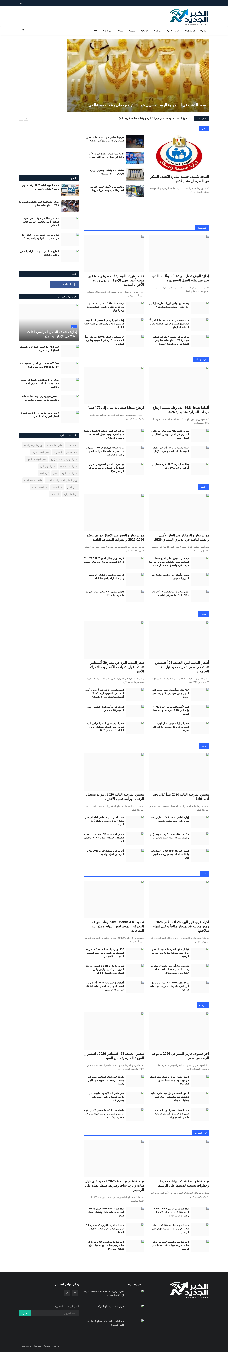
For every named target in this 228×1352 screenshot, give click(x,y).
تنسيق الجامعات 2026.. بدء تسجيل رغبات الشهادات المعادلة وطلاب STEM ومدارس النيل (104, 837)
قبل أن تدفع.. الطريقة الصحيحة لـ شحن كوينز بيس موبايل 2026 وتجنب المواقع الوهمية (170, 953)
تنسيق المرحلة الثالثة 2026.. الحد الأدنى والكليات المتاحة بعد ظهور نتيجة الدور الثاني (170, 854)
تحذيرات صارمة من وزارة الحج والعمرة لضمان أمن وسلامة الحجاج (40, 414)
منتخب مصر (72, 452)
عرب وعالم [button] (173, 30)
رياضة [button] (158, 30)
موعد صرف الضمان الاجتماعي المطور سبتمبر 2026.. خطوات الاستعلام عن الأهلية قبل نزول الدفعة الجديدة (171, 340)
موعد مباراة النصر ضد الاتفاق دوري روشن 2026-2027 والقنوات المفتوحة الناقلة (115, 537)
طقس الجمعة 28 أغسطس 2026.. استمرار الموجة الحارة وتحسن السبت (114, 1056)
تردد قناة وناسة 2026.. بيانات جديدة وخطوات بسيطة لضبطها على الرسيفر (183, 1183)
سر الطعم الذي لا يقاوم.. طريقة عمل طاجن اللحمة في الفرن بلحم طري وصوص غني (106, 1097)
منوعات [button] (108, 30)
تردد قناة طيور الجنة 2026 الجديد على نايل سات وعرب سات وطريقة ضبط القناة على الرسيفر (114, 1185)
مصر (204, 128)
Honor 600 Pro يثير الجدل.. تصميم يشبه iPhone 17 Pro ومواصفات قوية (39, 365)
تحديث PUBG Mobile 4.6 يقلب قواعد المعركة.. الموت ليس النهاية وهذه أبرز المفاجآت (117, 926)
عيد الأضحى (57, 487)
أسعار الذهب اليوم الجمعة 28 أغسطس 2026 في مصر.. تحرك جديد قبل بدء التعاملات (182, 667)
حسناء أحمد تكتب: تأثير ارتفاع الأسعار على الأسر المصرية (105, 1323)
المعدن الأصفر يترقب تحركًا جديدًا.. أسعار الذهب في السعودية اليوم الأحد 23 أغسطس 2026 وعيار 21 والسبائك (104, 693)
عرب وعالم (201, 359)
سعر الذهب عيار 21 (40, 452)
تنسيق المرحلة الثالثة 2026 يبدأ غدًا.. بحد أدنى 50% (181, 796)
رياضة (204, 486)
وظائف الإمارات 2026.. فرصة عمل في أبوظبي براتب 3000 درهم (170, 466)
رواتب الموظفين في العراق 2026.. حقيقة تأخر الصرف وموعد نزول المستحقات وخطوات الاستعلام (104, 434)
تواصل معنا (26, 1345)
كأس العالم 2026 (54, 445)
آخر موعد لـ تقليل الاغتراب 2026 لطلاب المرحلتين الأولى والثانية (105, 852)
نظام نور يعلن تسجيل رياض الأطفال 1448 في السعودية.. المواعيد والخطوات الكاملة (39, 237)
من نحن (55, 1345)
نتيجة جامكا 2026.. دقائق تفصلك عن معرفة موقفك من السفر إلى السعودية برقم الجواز (105, 307)
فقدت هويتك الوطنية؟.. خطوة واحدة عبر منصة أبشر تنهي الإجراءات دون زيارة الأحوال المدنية (116, 280)
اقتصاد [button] (145, 30)
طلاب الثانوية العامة (33, 480)
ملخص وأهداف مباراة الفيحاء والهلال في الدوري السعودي (170, 577)
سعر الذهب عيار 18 (68, 466)
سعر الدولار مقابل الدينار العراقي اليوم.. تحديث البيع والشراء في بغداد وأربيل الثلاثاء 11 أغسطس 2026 (105, 727)
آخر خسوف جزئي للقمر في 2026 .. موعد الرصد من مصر (180, 1056)
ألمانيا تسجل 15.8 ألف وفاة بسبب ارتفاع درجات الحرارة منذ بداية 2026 (181, 410)
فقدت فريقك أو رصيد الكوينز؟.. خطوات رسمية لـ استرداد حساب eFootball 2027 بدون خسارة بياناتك (170, 969)
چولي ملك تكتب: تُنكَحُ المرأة (111, 1306)
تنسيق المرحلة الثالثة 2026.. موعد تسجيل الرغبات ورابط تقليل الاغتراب (115, 796)
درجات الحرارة (70, 494)
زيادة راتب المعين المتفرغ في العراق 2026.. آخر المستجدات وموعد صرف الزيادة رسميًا (106, 468)
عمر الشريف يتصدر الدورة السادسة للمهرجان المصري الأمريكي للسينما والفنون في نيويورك (172, 1113)
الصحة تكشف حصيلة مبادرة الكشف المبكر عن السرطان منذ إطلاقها (179, 179)
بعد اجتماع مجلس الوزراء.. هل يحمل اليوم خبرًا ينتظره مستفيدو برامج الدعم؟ (169, 305)
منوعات (203, 1005)
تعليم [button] (132, 30)
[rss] (67, 1293)
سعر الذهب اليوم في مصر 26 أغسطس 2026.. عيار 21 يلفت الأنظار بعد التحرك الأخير (117, 667)
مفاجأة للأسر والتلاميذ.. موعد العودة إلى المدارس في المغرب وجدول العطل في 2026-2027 (170, 434)
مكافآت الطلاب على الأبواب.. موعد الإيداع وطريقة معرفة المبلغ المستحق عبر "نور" (169, 836)
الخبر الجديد (72, 445)
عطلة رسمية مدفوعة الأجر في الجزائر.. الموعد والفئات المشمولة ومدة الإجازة (170, 449)
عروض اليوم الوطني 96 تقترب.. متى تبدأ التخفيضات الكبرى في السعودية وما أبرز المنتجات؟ (104, 340)
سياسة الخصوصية (42, 1345)
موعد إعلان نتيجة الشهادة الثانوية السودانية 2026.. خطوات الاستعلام (39, 203)
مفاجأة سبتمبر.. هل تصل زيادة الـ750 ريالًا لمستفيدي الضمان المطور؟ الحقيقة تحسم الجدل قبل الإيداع (169, 323)
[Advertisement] (38, 62)
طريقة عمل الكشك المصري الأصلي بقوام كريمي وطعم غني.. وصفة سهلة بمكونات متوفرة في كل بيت (104, 1113)
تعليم (204, 746)
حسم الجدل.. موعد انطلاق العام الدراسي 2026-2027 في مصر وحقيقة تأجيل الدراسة (104, 821)
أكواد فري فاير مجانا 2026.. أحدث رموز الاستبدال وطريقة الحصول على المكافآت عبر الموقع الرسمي (104, 986)
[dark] (21, 3)
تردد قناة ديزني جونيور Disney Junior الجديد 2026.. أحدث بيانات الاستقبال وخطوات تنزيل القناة (170, 1212)
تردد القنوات (201, 1132)
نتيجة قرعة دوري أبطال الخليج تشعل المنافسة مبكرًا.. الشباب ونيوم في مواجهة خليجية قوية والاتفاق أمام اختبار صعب (169, 562)
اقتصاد (203, 614)
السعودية (202, 227)
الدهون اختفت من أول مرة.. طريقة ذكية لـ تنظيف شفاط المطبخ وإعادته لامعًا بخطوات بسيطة (170, 1097)
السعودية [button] (190, 30)
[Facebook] (75, 1293)
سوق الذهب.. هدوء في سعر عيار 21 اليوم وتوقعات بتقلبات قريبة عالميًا (153, 118)
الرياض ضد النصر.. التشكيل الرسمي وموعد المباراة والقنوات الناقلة (106, 577)
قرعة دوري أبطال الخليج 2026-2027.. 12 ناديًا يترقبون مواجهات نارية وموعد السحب (104, 560)
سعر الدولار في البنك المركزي (64, 459)
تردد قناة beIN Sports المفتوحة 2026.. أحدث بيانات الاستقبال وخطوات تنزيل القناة (105, 1212)
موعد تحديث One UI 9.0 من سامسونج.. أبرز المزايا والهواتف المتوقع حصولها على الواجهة (169, 986)
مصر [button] (204, 30)
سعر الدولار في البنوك (36, 459)
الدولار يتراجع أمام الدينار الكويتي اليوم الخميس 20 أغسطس (105, 708)
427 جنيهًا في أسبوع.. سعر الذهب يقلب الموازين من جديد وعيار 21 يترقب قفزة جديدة (170, 693)
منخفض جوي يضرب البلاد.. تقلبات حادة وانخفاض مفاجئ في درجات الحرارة (40, 398)
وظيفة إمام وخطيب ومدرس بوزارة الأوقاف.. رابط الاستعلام (107, 172)
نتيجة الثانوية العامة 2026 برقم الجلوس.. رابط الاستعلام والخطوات (39, 187)
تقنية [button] (121, 30)
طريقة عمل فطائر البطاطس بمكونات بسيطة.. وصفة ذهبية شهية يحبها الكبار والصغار (106, 1080)
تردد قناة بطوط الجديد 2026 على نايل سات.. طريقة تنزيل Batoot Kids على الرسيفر (170, 1245)
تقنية (204, 873)
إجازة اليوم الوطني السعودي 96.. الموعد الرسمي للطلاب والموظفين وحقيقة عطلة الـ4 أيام (104, 323)
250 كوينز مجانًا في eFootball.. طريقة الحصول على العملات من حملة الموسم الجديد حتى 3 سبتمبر (105, 953)
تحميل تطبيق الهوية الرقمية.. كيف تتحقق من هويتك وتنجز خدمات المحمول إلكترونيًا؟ (169, 1080)
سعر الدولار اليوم (47, 466)
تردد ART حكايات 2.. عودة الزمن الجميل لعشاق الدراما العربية (39, 348)
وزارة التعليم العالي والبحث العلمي (61, 480)
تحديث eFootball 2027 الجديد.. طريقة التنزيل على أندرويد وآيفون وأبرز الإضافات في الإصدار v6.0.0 (105, 969)
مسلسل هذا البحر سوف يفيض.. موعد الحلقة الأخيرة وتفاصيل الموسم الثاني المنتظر (41, 222)
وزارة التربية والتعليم (33, 445)
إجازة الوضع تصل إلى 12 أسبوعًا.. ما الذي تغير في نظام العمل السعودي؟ (180, 278)
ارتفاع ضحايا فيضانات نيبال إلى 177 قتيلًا (116, 408)
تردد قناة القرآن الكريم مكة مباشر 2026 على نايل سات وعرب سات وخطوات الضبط (104, 1228)
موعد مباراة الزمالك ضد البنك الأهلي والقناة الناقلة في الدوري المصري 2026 (181, 537)
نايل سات (55, 494)
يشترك (24, 1313)
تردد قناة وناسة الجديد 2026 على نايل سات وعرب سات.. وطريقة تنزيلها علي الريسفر (170, 1228)
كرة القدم (44, 473)
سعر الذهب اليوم (69, 473)
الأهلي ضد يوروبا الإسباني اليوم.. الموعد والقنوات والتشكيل (105, 593)
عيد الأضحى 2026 (39, 487)
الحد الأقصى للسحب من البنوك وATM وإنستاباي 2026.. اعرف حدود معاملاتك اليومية (170, 710)
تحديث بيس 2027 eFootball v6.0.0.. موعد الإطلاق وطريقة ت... (104, 1293)
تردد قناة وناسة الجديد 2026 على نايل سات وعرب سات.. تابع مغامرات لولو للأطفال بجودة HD (106, 1245)
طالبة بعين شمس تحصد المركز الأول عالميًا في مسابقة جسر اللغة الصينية (106, 155)
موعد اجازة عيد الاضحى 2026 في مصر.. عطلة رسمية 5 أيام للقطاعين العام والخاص (39, 383)
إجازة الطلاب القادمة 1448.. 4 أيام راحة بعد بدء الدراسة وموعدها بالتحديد (170, 819)
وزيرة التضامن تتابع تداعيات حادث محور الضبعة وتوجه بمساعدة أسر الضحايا (105, 139)
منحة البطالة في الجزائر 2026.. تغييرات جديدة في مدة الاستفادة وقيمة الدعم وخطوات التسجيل (105, 451)
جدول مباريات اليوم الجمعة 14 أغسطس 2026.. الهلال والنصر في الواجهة (170, 593)
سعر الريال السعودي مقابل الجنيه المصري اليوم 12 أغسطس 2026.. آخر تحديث (170, 727)
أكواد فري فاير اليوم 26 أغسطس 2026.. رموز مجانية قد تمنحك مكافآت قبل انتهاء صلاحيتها (181, 926)
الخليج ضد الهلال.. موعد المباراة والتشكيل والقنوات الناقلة (39, 253)
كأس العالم (72, 487)
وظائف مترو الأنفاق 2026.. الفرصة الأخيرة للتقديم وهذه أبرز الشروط (107, 188)
